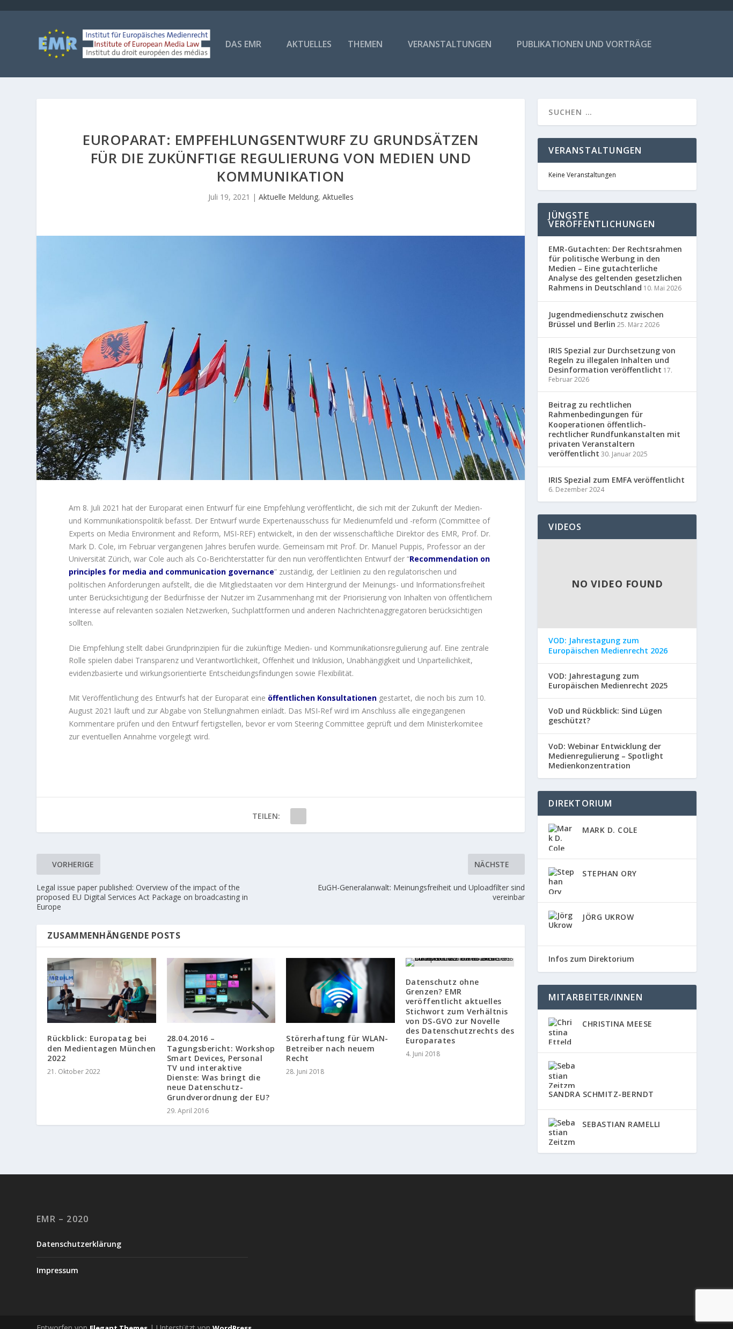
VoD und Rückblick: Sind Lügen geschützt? (605, 715)
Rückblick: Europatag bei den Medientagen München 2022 (101, 1048)
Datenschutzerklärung (78, 1244)
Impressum (57, 1270)
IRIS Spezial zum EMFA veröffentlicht (616, 480)
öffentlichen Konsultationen (322, 698)
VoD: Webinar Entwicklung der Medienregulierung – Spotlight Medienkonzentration (605, 756)
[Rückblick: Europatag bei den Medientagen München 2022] (101, 990)
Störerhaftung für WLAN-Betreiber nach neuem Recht (337, 1048)
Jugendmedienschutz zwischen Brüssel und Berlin (606, 319)
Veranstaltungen (450, 45)
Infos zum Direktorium (591, 959)
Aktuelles (309, 45)
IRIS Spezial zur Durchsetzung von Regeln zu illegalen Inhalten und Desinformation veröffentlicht (612, 360)
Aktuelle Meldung (288, 197)
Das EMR (243, 45)
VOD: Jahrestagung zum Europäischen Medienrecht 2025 (608, 681)
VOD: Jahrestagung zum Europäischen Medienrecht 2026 (608, 645)
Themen (365, 45)
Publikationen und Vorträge (584, 45)
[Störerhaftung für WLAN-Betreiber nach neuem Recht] (340, 990)
